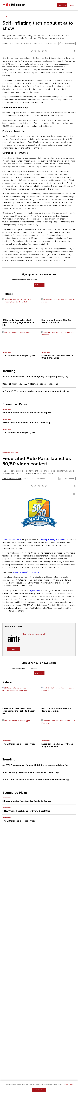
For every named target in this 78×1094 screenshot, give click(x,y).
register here (34, 590)
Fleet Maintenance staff (11, 479)
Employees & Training (10, 452)
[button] (3, 5)
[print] (75, 51)
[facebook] (32, 51)
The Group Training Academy (51, 539)
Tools (4, 16)
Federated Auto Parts (11, 539)
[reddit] (43, 51)
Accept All (39, 1090)
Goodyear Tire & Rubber (22, 43)
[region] (39, 1087)
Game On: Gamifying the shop (26, 572)
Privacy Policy (68, 1084)
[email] (46, 51)
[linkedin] (35, 51)
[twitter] (39, 51)
